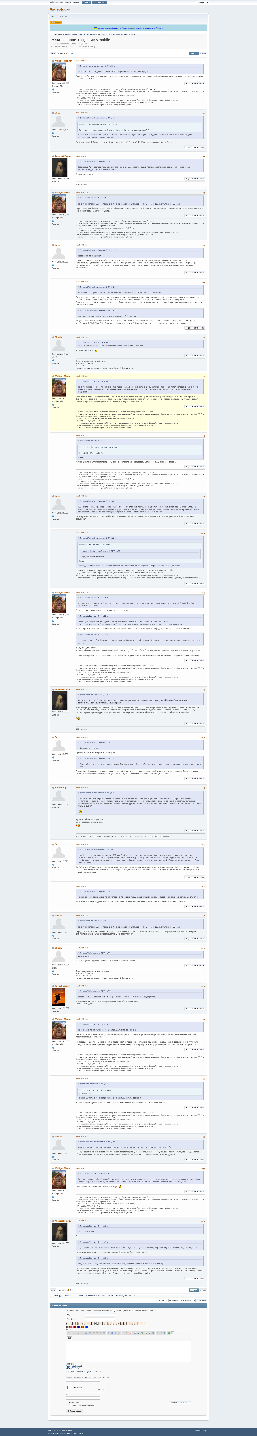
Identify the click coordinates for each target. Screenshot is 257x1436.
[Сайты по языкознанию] (53, 360)
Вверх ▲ (206, 1431)
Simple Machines (66, 1430)
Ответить (194, 53)
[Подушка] (53, 89)
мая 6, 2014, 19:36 (82, 1221)
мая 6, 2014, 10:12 (82, 737)
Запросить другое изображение (89, 1371)
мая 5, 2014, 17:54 (82, 61)
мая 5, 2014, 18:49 (82, 156)
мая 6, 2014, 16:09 (82, 1019)
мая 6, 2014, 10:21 (82, 886)
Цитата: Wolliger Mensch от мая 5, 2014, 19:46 (98, 250)
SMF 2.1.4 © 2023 (54, 1430)
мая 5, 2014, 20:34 (82, 245)
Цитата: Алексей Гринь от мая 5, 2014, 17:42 (97, 66)
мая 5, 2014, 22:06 (82, 376)
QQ (189, 83)
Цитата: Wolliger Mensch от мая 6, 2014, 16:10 (98, 1142)
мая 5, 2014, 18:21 (82, 113)
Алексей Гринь (63, 156)
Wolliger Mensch (63, 60)
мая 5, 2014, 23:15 (82, 533)
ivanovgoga (61, 787)
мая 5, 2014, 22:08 (82, 435)
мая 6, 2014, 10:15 (82, 787)
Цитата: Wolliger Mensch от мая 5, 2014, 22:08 (98, 538)
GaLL (57, 112)
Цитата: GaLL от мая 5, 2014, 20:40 (94, 342)
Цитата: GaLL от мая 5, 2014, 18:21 (94, 197)
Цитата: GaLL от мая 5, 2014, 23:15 (94, 616)
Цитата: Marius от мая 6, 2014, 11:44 (95, 953)
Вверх (53, 1290)
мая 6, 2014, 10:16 (82, 844)
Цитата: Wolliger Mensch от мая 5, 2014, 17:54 (98, 118)
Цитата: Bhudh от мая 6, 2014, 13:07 (94, 1084)
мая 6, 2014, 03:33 (82, 689)
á (66, 1329)
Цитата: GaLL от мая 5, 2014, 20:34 (94, 440)
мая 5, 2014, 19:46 (82, 192)
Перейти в (163, 1300)
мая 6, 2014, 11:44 (82, 915)
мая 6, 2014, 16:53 (82, 1136)
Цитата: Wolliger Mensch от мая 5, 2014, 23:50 (98, 742)
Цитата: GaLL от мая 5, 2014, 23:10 (94, 597)
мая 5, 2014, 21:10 (82, 337)
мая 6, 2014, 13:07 (82, 948)
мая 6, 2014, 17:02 (82, 1168)
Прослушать (70, 1371)
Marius (58, 915)
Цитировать (199, 83)
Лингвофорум (60, 9)
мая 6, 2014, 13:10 (82, 986)
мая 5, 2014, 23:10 (82, 496)
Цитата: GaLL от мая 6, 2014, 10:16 (94, 1024)
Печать (203, 53)
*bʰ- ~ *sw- (88, 350)
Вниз (53, 53)
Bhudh (58, 337)
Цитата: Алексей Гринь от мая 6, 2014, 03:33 (97, 793)
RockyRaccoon (62, 985)
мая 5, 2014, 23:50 (82, 592)
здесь (131, 28)
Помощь (198, 1431)
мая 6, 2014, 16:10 (82, 1079)
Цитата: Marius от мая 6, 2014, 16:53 (95, 1173)
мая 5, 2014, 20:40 (82, 282)
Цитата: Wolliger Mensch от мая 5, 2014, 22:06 (98, 501)
